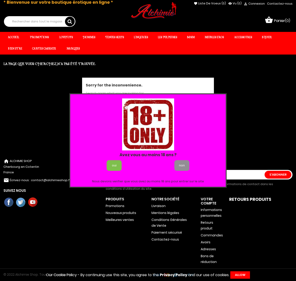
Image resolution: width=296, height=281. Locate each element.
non (182, 165)
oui (114, 165)
